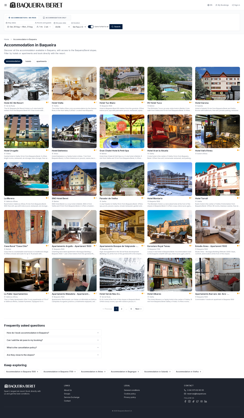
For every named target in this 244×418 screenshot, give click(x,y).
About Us (68, 390)
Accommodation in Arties (92, 371)
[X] (197, 401)
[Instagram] (189, 401)
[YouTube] (201, 401)
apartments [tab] (41, 61)
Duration (76, 23)
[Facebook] (185, 401)
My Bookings (223, 5)
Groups (67, 394)
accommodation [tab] (13, 61)
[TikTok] (193, 401)
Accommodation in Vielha (187, 371)
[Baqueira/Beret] (36, 5)
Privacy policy (130, 397)
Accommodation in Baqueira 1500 (21, 371)
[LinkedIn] (205, 401)
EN (211, 5)
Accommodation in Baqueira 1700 (58, 371)
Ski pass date (61, 23)
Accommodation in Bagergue (123, 371)
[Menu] (5, 5)
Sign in (237, 5)
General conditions (132, 390)
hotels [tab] (28, 61)
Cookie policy (130, 394)
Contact (67, 401)
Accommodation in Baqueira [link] (25, 39)
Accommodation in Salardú (156, 371)
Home (6, 39)
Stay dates (12, 23)
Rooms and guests (44, 23)
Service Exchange (71, 397)
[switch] (91, 26)
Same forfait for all (101, 27)
